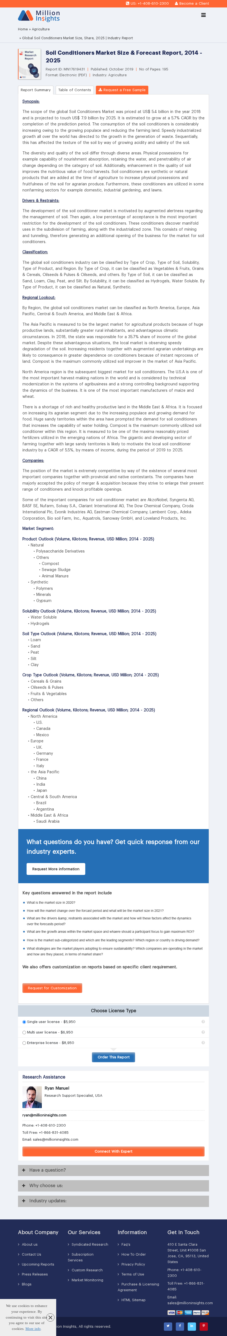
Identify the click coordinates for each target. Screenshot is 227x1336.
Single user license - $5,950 (51, 1022)
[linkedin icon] (192, 1326)
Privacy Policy (132, 1264)
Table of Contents (74, 90)
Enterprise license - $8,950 (50, 1043)
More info (33, 1329)
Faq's (125, 1244)
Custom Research (87, 1270)
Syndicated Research (89, 1244)
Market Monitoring (87, 1280)
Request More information (55, 869)
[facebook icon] (180, 1326)
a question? (47, 1170)
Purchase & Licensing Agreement (138, 1287)
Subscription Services (81, 1257)
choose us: (46, 1186)
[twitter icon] (168, 1326)
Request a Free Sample (124, 90)
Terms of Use (132, 1274)
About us (29, 1244)
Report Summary (36, 90)
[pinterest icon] (204, 1326)
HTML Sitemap (133, 1300)
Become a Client (194, 3)
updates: (47, 1201)
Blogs (26, 1284)
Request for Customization (52, 988)
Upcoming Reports (37, 1264)
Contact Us (31, 1254)
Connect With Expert (113, 1151)
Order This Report (114, 1057)
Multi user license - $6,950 (50, 1032)
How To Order (133, 1254)
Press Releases (34, 1274)
